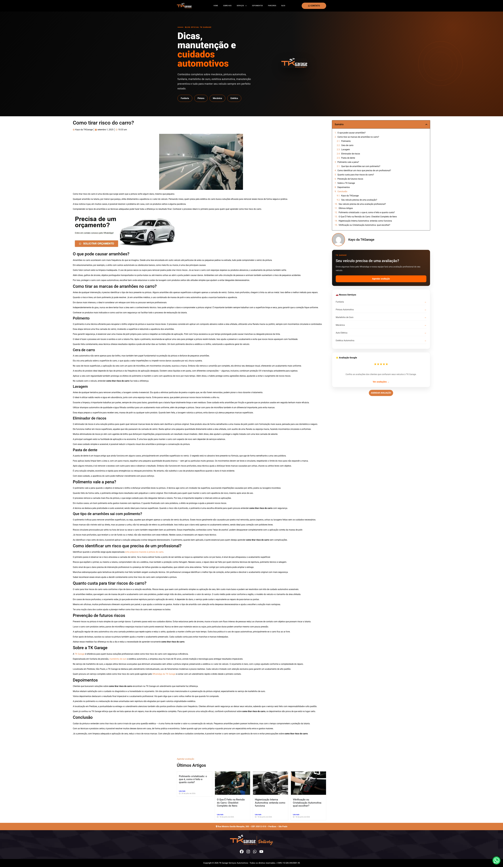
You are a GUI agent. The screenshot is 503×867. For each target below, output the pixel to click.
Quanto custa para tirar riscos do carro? (355, 174)
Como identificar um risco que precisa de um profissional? (364, 170)
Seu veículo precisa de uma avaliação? (359, 200)
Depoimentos (343, 187)
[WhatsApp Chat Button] (496, 860)
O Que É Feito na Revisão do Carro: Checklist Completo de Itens (368, 216)
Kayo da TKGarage (350, 195)
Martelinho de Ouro (344, 317)
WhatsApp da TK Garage (164, 674)
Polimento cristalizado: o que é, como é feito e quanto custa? (367, 212)
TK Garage (79, 654)
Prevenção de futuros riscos (350, 179)
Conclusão (342, 191)
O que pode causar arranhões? (351, 132)
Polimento (346, 141)
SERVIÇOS (240, 6)
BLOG (283, 6)
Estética (234, 98)
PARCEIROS (272, 6)
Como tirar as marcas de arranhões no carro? (358, 137)
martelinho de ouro (118, 659)
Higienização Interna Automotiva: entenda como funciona (365, 221)
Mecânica (217, 98)
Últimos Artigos (346, 208)
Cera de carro (347, 145)
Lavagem (345, 149)
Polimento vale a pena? (348, 162)
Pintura (201, 98)
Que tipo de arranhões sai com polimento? (360, 166)
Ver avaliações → (381, 382)
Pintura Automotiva (345, 309)
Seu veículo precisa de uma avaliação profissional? (362, 204)
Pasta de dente (348, 158)
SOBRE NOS (227, 6)
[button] (426, 124)
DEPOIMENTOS (257, 6)
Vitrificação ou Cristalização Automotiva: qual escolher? (364, 225)
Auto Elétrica (341, 333)
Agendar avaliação (381, 279)
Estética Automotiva (345, 340)
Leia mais (182, 791)
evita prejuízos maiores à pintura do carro (144, 552)
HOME (216, 6)
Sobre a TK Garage (346, 183)
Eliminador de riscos (350, 153)
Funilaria (185, 98)
